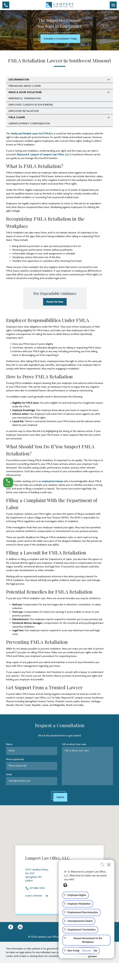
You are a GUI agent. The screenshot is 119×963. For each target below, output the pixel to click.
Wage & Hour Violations (25, 92)
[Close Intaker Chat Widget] (108, 864)
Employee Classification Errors (31, 104)
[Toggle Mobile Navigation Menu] (113, 5)
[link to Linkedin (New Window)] (20, 926)
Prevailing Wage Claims (25, 85)
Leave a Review (34, 895)
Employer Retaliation (24, 111)
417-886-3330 (37, 888)
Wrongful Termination (25, 98)
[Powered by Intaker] (92, 956)
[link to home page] (59, 4)
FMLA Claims (17, 117)
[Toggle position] (102, 864)
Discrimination (19, 79)
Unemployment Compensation (29, 123)
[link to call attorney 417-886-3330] (5, 5)
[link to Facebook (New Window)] (10, 926)
